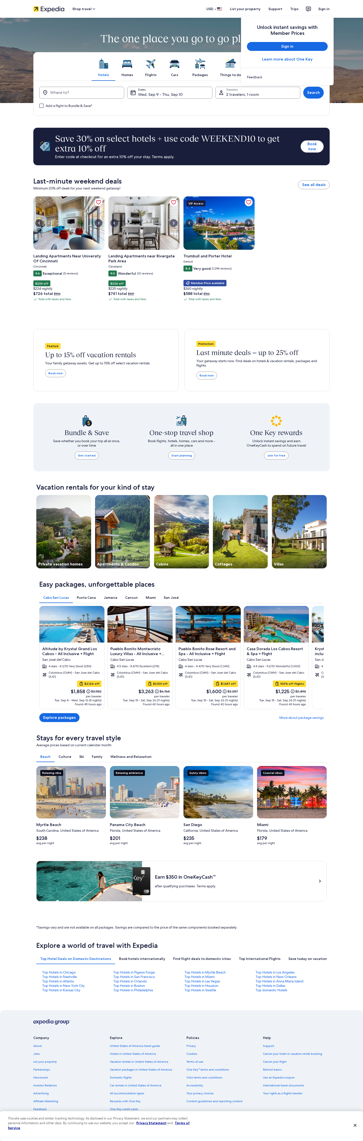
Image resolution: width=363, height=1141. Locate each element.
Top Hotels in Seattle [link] (200, 990)
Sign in (324, 9)
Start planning (181, 455)
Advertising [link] (41, 1093)
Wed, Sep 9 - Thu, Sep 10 (160, 94)
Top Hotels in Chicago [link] (59, 972)
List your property (245, 9)
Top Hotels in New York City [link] (63, 985)
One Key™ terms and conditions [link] (207, 1070)
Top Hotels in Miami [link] (199, 977)
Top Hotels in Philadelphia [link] (133, 990)
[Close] (355, 1125)
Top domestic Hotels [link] (271, 990)
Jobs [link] (36, 1054)
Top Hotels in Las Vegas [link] (202, 981)
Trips (294, 9)
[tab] (103, 66)
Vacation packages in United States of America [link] (141, 1070)
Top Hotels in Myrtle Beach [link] (205, 972)
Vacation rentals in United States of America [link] (139, 1062)
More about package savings (301, 717)
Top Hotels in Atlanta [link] (58, 981)
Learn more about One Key (287, 59)
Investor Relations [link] (45, 1085)
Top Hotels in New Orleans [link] (276, 977)
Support (275, 9)
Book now (312, 146)
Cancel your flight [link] (274, 1062)
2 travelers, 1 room (242, 94)
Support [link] (268, 1046)
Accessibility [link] (194, 1085)
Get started (87, 455)
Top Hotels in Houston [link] (201, 985)
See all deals (313, 184)
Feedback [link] (40, 1109)
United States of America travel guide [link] (135, 1046)
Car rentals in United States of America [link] (135, 1085)
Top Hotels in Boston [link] (129, 985)
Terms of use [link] (194, 1062)
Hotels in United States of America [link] (133, 1054)
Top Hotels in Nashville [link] (59, 977)
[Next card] (318, 658)
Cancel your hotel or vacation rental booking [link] (292, 1054)
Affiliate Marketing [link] (45, 1101)
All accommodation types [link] (127, 1093)
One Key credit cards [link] (124, 1109)
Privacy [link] (191, 1046)
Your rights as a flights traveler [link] (282, 1093)
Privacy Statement (151, 1123)
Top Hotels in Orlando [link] (130, 981)
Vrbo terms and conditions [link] (204, 1077)
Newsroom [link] (40, 1077)
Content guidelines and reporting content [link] (214, 1101)
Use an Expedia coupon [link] (279, 1077)
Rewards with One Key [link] (125, 1101)
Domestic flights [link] (121, 1077)
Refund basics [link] (272, 1070)
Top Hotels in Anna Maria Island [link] (279, 981)
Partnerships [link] (41, 1070)
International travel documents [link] (283, 1085)
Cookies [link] (191, 1054)
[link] (287, 77)
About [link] (37, 1046)
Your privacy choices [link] (200, 1093)
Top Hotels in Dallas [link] (270, 985)
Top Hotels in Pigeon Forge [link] (134, 972)
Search (313, 92)
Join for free (276, 455)
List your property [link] (45, 1062)
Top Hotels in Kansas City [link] (61, 990)
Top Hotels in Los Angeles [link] (275, 972)
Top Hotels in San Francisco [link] (134, 977)
